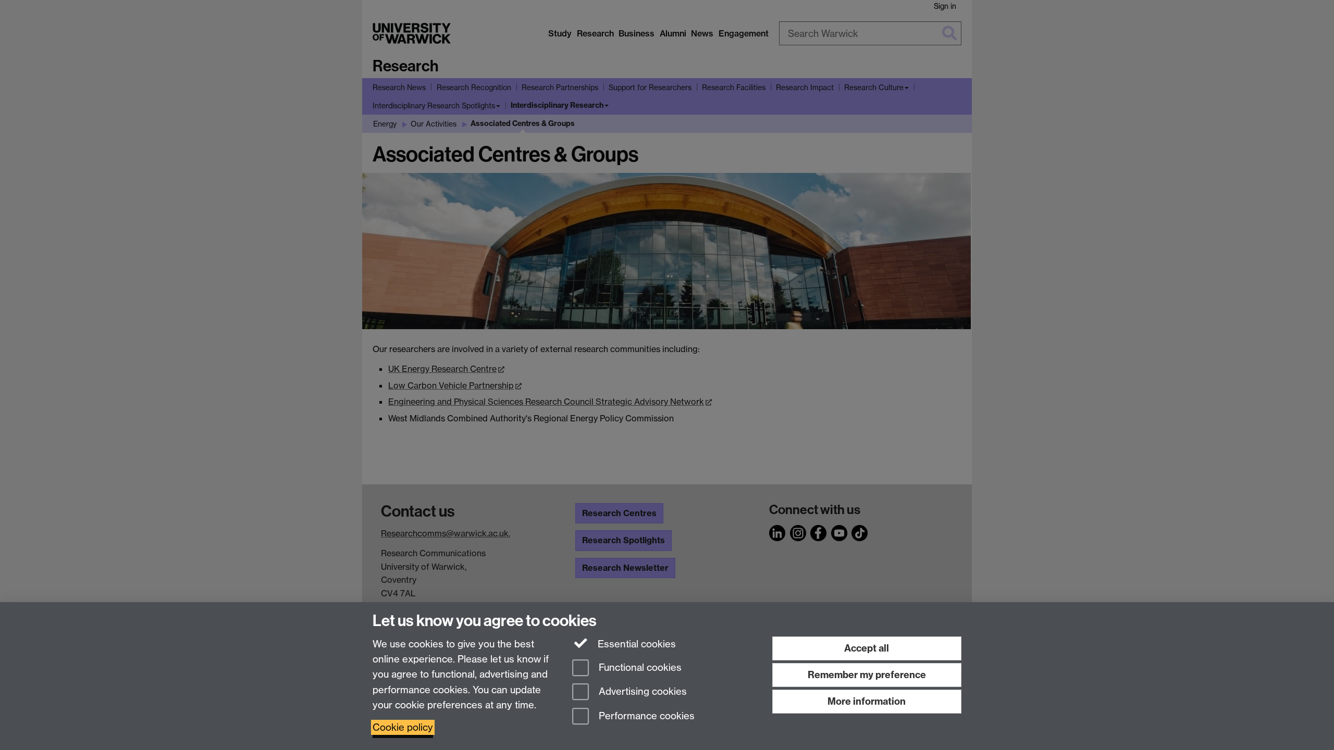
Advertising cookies (641, 692)
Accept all (866, 648)
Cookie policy (403, 727)
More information (866, 701)
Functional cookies (639, 667)
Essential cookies (635, 644)
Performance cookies (645, 716)
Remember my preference (867, 675)
